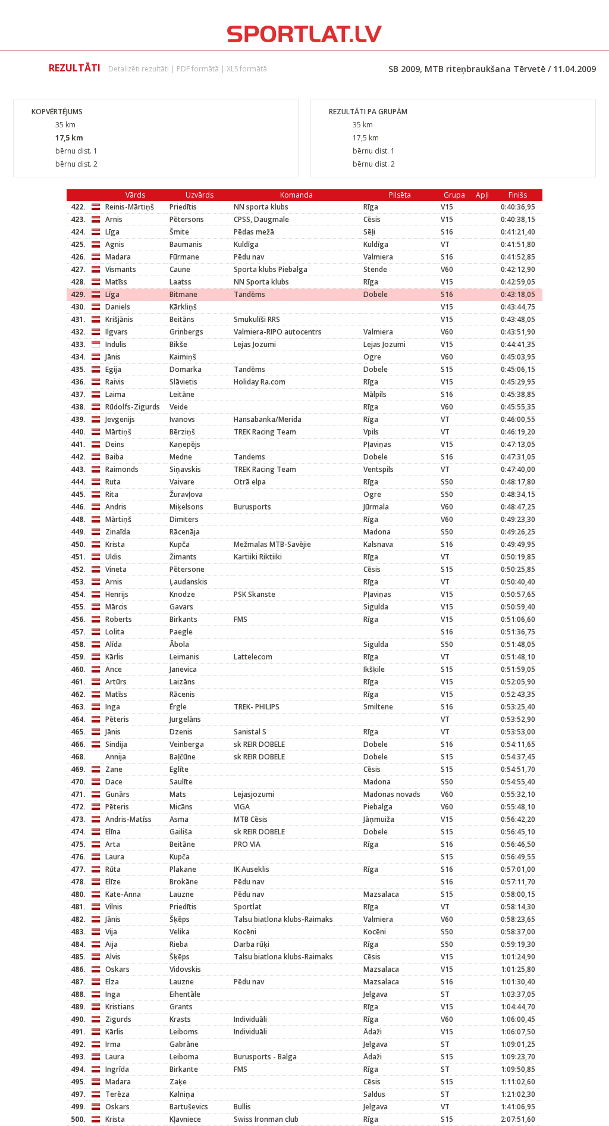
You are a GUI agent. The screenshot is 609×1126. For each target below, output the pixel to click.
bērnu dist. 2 (76, 164)
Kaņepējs (184, 444)
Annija (115, 757)
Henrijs (116, 594)
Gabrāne (184, 1044)
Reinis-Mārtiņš (129, 207)
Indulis (116, 344)
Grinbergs (186, 332)
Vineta (116, 569)
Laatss (180, 282)
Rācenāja (184, 532)
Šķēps (179, 919)
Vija (111, 932)
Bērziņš (182, 432)
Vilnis (114, 907)
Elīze (113, 882)
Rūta (113, 869)
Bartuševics (188, 1107)
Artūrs (116, 682)
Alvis (113, 957)
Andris (116, 507)
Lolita (114, 632)
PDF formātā (198, 69)
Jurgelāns (185, 719)
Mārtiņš (118, 432)
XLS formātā (247, 69)
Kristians (119, 1007)
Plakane (182, 869)
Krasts (180, 1019)
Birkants (183, 619)
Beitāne (182, 844)
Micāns (181, 807)
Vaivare (181, 482)
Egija (113, 369)
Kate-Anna (123, 894)
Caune (179, 269)
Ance (113, 669)
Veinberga (186, 744)
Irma (113, 1044)
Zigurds (118, 1019)
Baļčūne (182, 757)
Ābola (179, 644)
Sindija (116, 744)
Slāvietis (183, 382)
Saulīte (181, 782)
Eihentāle (184, 994)
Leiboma (184, 1057)
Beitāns (181, 319)
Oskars (117, 969)
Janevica (183, 669)
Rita (111, 494)
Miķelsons (186, 507)
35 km (65, 125)
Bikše (178, 344)
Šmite (179, 232)
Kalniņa (181, 1094)
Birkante (183, 1069)
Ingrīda (117, 1069)
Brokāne (183, 882)
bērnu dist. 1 (76, 151)
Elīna (113, 832)
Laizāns (182, 682)
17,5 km (69, 138)
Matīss (116, 282)
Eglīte (179, 769)
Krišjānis (119, 319)
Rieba (178, 944)
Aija (111, 944)
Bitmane (183, 294)
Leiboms (183, 1032)
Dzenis (181, 732)
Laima (115, 394)
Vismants (120, 269)
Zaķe (178, 1082)
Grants (181, 1007)
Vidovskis (185, 969)
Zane (114, 769)
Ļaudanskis (188, 582)
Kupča (179, 544)
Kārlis (114, 657)
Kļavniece (185, 1119)
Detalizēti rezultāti (138, 69)
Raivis (114, 382)
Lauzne (181, 894)
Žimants (183, 557)
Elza (112, 982)
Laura (114, 857)
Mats (177, 794)
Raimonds (122, 469)
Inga (112, 707)
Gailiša (180, 832)
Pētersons (186, 219)
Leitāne (181, 394)
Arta (112, 844)
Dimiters (184, 519)
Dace (114, 782)
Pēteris (117, 719)
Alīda (113, 644)
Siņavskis (185, 469)
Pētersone (187, 569)
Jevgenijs (120, 419)
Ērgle (178, 707)
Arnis (114, 219)
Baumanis (185, 244)
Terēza (117, 1094)
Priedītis (183, 207)
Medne (180, 457)
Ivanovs (182, 419)
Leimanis (184, 657)
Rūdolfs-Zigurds (132, 407)
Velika (179, 932)
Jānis (113, 357)
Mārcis (116, 607)
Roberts (118, 619)
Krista (115, 544)
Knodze (182, 594)
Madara (118, 257)
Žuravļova (186, 494)
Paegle (181, 632)
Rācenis (182, 694)
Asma (179, 819)
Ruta (113, 482)
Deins (114, 444)
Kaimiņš (182, 357)
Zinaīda (117, 532)
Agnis (114, 244)
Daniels (117, 307)
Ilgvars (116, 332)
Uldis (113, 557)
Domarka (185, 369)
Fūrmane (184, 257)
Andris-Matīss (128, 819)
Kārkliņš (183, 307)
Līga (112, 232)
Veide (178, 407)
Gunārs (117, 794)
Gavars (181, 607)
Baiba (114, 457)
